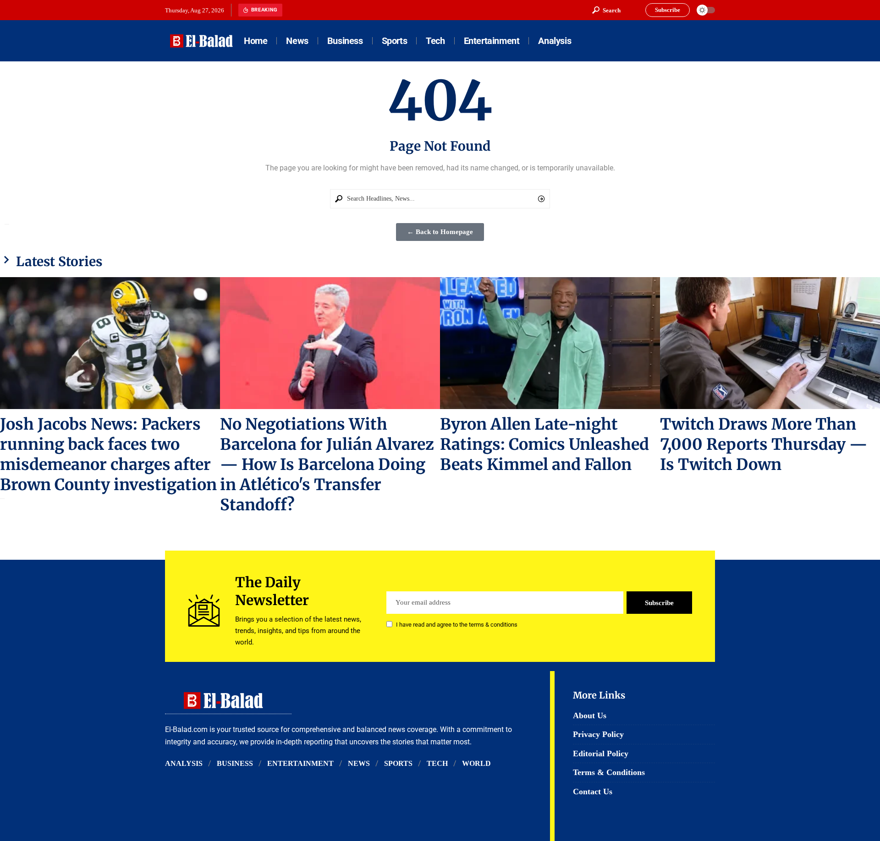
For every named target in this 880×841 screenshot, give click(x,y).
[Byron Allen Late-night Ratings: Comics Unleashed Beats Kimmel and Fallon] (550, 343)
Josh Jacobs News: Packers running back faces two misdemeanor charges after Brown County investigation (108, 454)
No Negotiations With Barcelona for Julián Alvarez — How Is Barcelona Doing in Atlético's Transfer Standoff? (327, 464)
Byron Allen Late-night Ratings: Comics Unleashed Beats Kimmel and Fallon (544, 444)
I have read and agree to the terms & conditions (456, 625)
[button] (606, 10)
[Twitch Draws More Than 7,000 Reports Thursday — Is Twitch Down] (770, 343)
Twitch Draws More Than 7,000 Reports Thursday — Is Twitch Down (763, 444)
